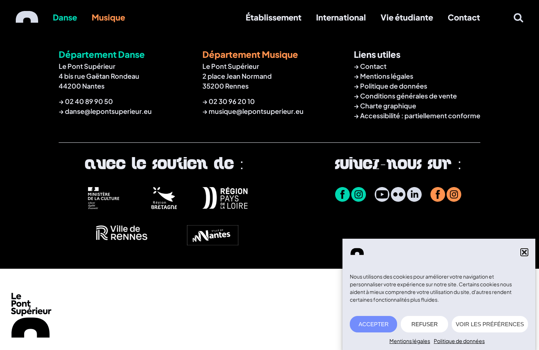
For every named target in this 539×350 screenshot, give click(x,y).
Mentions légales (409, 341)
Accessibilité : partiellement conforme (420, 115)
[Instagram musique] (454, 195)
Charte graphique (388, 105)
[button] (524, 252)
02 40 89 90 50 (89, 101)
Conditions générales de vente (408, 96)
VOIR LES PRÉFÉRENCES (490, 324)
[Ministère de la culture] (103, 206)
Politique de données (459, 341)
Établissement (273, 17)
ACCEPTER (374, 324)
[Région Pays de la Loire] (224, 206)
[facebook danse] (342, 195)
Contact (464, 17)
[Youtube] (382, 195)
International (341, 17)
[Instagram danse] (359, 195)
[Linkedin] (414, 195)
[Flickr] (398, 195)
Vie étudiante (407, 17)
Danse (65, 17)
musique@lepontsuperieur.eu (256, 111)
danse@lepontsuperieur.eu (108, 111)
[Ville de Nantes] (209, 243)
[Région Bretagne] (164, 206)
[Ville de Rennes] (118, 243)
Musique (108, 17)
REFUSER (424, 324)
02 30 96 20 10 (232, 101)
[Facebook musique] (438, 195)
